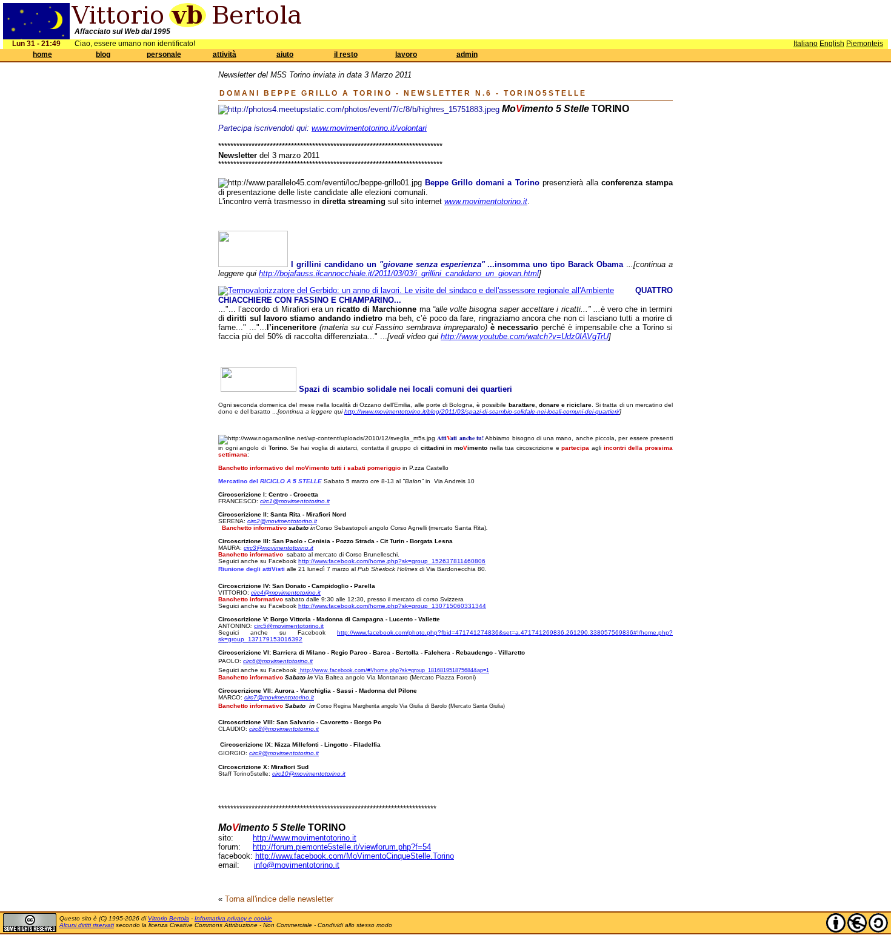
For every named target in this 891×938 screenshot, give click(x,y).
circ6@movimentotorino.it (278, 661)
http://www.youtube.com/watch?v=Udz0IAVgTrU (525, 336)
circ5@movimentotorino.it (289, 626)
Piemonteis (864, 43)
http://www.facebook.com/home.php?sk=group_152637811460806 (392, 561)
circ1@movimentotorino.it (295, 501)
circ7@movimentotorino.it (279, 697)
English (831, 43)
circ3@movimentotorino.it (278, 547)
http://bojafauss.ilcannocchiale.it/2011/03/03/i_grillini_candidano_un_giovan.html (399, 273)
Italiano (805, 43)
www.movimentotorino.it (485, 201)
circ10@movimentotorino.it (308, 773)
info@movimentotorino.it (296, 865)
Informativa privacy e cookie (233, 918)
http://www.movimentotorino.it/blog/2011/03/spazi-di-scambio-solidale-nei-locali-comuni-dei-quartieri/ (481, 411)
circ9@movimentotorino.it (284, 753)
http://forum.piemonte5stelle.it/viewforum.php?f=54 (342, 846)
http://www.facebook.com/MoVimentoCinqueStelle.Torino (354, 855)
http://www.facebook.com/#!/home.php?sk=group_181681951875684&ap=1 (394, 670)
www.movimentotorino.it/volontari (369, 128)
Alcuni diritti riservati (86, 925)
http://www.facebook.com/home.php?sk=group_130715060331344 (392, 606)
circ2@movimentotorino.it (282, 521)
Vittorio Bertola (168, 918)
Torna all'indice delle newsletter (279, 898)
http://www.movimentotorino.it (304, 837)
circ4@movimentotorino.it (286, 592)
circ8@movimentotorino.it (284, 728)
